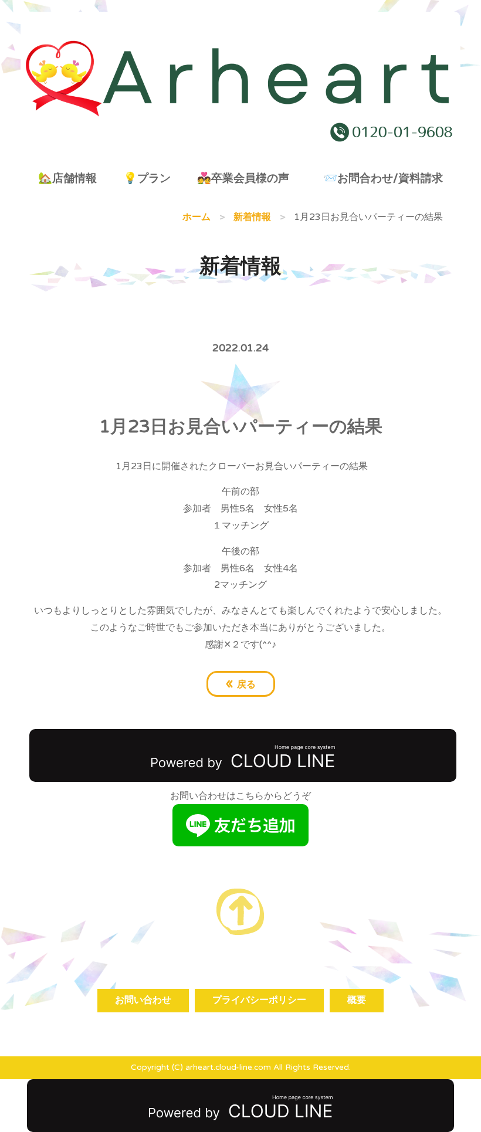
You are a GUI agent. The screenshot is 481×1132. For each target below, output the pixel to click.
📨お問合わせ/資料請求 (383, 178)
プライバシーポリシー (259, 1000)
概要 (356, 1000)
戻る (241, 683)
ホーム (196, 217)
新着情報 (252, 217)
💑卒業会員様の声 (243, 178)
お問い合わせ (143, 1000)
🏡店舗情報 (67, 178)
